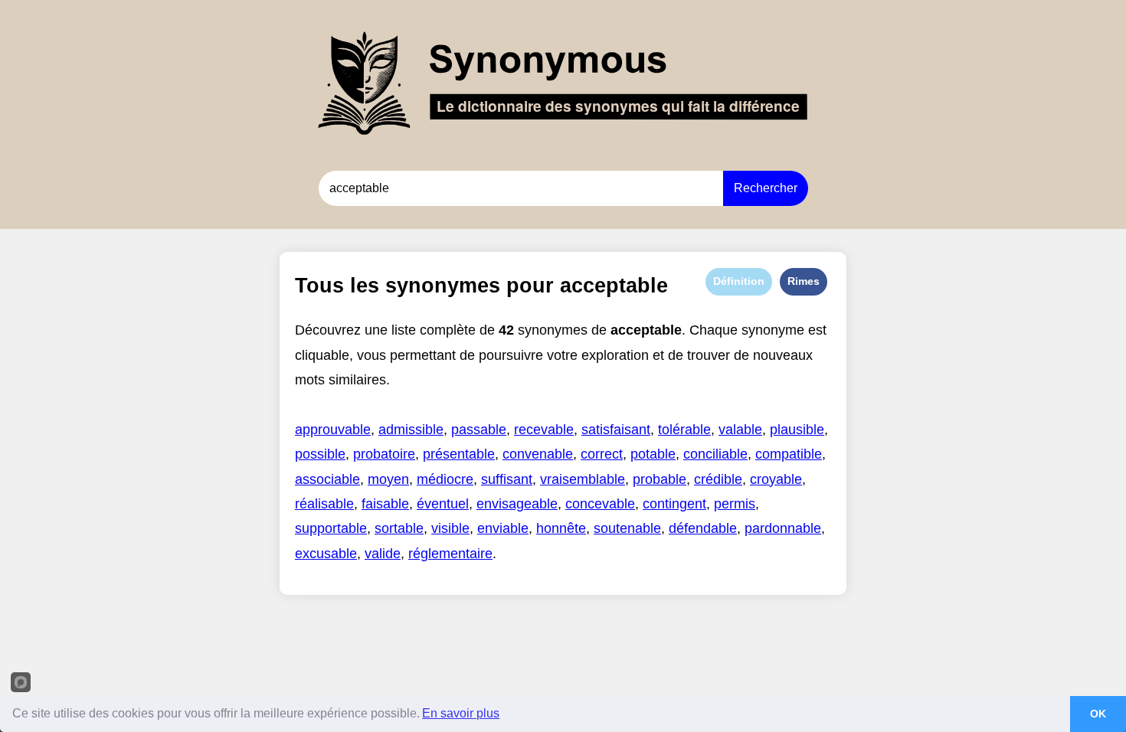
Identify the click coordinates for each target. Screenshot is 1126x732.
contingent (674, 503)
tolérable (684, 429)
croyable (776, 479)
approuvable (333, 429)
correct (602, 454)
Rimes (803, 281)
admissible (411, 429)
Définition (738, 281)
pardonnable (783, 528)
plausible (797, 429)
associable (327, 479)
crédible (718, 479)
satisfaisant (615, 429)
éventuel (443, 503)
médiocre (445, 479)
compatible (788, 454)
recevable (544, 429)
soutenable (627, 528)
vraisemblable (582, 479)
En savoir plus (460, 713)
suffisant (506, 479)
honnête (561, 528)
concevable (600, 503)
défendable (703, 528)
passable (478, 429)
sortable (399, 528)
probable (659, 479)
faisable (385, 503)
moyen (388, 479)
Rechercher (765, 187)
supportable (331, 528)
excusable (326, 553)
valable (740, 429)
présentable (459, 454)
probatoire (384, 454)
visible (450, 528)
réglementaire (450, 553)
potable (653, 454)
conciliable (715, 454)
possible (320, 454)
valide (383, 553)
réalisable (324, 503)
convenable (537, 454)
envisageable (517, 503)
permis (734, 503)
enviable (503, 528)
